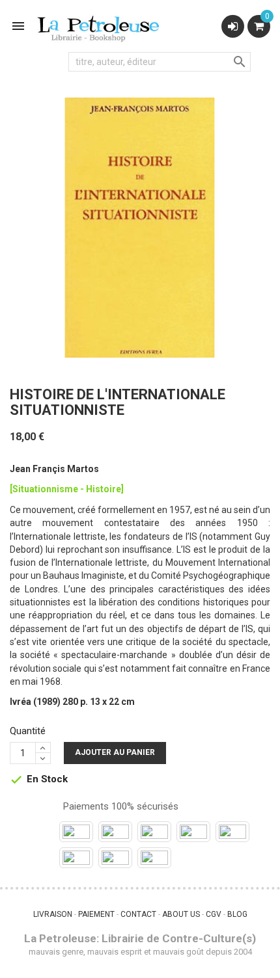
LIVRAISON (52, 914)
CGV (213, 914)
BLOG (237, 914)
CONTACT (138, 914)
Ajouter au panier (115, 752)
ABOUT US (181, 914)
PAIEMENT (96, 914)
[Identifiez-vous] (233, 26)
